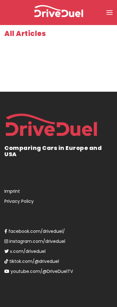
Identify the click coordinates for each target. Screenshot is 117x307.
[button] (109, 12)
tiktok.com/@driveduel (33, 261)
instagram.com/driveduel (36, 241)
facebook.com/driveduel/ (36, 231)
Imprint (12, 191)
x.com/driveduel (27, 251)
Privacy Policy (19, 201)
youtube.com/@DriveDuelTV (41, 271)
